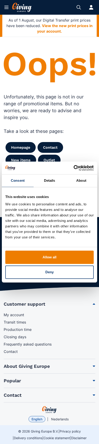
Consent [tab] (18, 180)
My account (14, 315)
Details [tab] (49, 180)
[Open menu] (6, 7)
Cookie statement (57, 438)
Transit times (15, 322)
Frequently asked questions (28, 344)
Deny (49, 272)
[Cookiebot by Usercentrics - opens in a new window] (73, 168)
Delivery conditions (28, 438)
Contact (11, 351)
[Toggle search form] (79, 7)
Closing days (15, 337)
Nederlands (60, 419)
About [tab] (81, 180)
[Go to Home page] (22, 7)
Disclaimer (79, 438)
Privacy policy (70, 431)
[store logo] (49, 409)
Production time (18, 329)
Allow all (50, 257)
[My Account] (91, 7)
